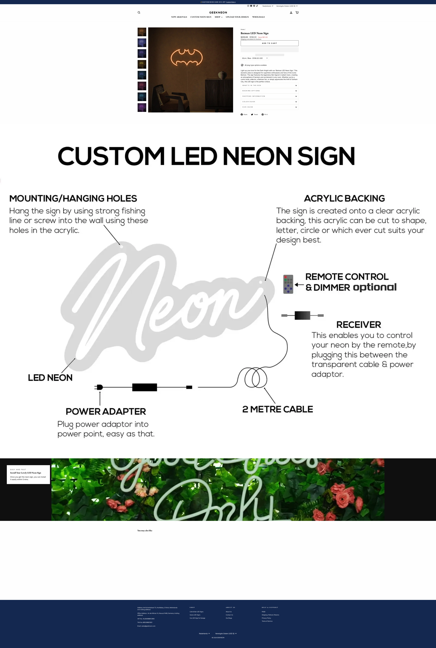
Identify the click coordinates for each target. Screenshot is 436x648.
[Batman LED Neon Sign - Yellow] (145, 584)
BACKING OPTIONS (251, 91)
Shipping (243, 39)
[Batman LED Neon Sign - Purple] (163, 584)
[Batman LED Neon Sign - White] (160, 584)
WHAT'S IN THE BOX (252, 85)
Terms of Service (267, 621)
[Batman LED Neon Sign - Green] (151, 584)
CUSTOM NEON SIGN (200, 17)
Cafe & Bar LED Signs (196, 612)
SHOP (218, 17)
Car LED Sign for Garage (197, 618)
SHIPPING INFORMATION (254, 96)
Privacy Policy (266, 618)
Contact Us (229, 615)
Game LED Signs (195, 615)
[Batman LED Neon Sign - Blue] (139, 584)
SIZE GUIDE (248, 107)
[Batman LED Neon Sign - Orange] (148, 584)
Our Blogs (229, 618)
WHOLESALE (258, 17)
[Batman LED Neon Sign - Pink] (154, 584)
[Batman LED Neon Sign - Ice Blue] (142, 584)
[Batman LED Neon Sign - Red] (157, 584)
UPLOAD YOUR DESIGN (237, 17)
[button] (270, 49)
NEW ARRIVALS (179, 17)
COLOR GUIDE (249, 101)
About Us (229, 612)
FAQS (263, 612)
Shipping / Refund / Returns (270, 615)
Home (242, 29)
